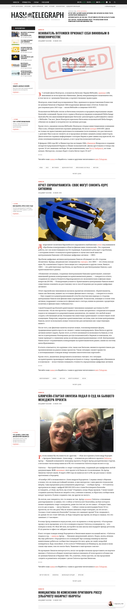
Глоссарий (45, 2)
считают (84, 262)
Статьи (36, 2)
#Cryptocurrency (73, 378)
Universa (107, 458)
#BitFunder (55, 167)
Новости (16, 2)
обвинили (91, 143)
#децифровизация (73, 6)
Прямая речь (26, 2)
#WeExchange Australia (83, 167)
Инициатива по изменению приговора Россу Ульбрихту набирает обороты (70, 594)
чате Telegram (101, 159)
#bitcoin (95, 167)
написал (55, 536)
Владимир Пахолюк (45, 41)
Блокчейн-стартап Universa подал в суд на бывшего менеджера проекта (76, 398)
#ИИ (46, 6)
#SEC (47, 167)
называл (88, 499)
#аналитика (60, 6)
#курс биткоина (17, 6)
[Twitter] (110, 2)
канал (52, 159)
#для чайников (37, 6)
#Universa (55, 575)
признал (102, 93)
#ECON (84, 378)
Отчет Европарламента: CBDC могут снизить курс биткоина (73, 187)
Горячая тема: (77, 11)
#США (41, 167)
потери (93, 129)
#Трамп (51, 6)
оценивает (60, 470)
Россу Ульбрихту (96, 148)
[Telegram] (107, 2)
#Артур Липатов (44, 575)
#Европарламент (44, 378)
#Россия (27, 6)
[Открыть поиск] (114, 2)
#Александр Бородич (68, 575)
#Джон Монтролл (67, 167)
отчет (99, 245)
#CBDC (54, 378)
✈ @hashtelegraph (110, 6)
